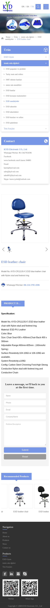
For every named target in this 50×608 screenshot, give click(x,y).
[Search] (38, 6)
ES (28, 7)
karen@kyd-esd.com (11, 168)
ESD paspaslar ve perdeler (16, 69)
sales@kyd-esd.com (11, 172)
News (5, 544)
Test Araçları (9, 128)
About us (6, 536)
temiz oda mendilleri (13, 85)
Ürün (16, 37)
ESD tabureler (11, 107)
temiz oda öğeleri (27, 37)
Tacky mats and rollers (14, 74)
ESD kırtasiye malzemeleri (16, 96)
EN (23, 7)
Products (6, 540)
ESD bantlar (10, 90)
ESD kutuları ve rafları (14, 117)
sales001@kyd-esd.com (12, 175)
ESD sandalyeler (12, 101)
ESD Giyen (9, 57)
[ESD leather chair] (19, 496)
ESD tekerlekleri (12, 112)
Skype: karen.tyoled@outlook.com (17, 179)
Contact (9, 141)
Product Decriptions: (14, 303)
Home (8, 37)
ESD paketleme (12, 123)
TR (32, 7)
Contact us (6, 548)
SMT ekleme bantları (14, 80)
